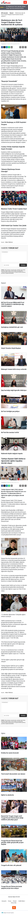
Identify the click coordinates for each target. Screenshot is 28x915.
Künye (9, 901)
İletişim (15, 901)
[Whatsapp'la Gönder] (9, 47)
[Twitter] (4, 47)
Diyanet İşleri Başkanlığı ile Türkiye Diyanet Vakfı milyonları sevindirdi (15, 7)
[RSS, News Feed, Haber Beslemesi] (14, 907)
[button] (20, 47)
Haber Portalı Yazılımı (9, 912)
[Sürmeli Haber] (5, 2)
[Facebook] (2, 47)
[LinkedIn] (7, 47)
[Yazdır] (12, 47)
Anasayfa (5, 13)
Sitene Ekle (13, 902)
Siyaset (11, 13)
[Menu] (25, 2)
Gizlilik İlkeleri (21, 901)
